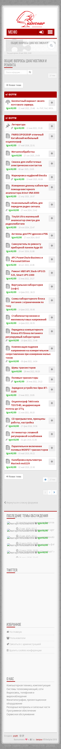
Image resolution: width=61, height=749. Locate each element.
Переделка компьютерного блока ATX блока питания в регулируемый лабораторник (24, 333)
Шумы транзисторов (23, 367)
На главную (15, 631)
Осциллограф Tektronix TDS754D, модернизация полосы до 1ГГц (23, 405)
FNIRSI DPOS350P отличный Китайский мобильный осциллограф (25, 138)
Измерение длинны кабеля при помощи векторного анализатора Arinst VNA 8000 (27, 189)
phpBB (15, 736)
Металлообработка (23, 151)
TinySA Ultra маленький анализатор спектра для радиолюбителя (23, 220)
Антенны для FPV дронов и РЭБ (29, 233)
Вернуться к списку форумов (22, 502)
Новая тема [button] (14, 85)
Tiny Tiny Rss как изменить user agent (36, 529)
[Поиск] (30, 72)
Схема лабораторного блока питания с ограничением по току (25, 302)
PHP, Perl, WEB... (47, 108)
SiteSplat (39, 740)
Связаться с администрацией (25, 644)
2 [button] (49, 492)
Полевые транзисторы (24, 377)
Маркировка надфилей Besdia (29, 175)
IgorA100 (11, 108)
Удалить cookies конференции (25, 650)
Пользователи (17, 638)
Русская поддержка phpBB (16, 745)
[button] (54, 492)
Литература (18, 124)
